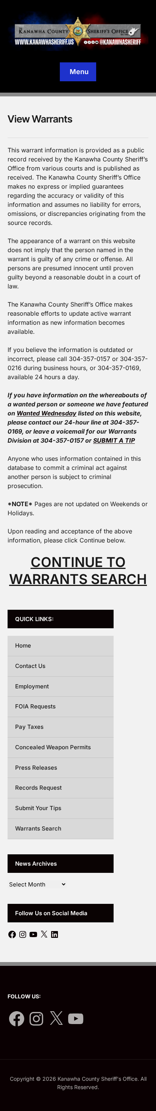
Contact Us (30, 665)
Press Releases (36, 767)
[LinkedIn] (54, 934)
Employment (32, 686)
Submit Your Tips (38, 808)
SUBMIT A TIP (114, 440)
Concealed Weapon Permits (53, 747)
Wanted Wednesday (46, 413)
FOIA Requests (35, 706)
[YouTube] (33, 934)
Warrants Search (38, 828)
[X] (43, 934)
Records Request (38, 787)
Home (23, 645)
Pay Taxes (29, 726)
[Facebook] (12, 934)
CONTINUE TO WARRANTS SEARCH (78, 570)
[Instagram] (22, 934)
